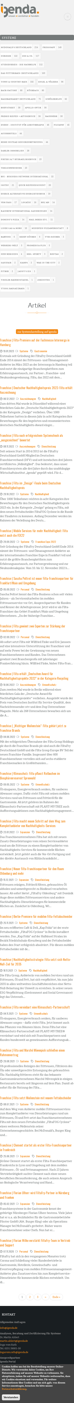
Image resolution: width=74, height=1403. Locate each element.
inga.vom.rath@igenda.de (14, 1352)
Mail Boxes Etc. (38, 219)
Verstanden (11, 1397)
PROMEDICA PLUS (36, 245)
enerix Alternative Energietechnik (23, 194)
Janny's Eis (24, 271)
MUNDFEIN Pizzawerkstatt (48, 228)
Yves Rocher (52, 237)
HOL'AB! (45, 202)
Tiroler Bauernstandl (15, 280)
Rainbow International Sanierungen (24, 211)
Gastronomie (40, 351)
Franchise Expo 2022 (45, 542)
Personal (25, 589)
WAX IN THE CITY (46, 262)
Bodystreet (8, 107)
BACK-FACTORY (9, 90)
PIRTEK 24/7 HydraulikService (18, 159)
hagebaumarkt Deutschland (18, 99)
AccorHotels (9, 133)
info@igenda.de (8, 1328)
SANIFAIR (6, 262)
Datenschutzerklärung (14, 1389)
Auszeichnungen (28, 399)
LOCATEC (26, 202)
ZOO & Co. (27, 56)
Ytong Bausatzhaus (13, 288)
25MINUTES (43, 280)
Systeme (24, 351)
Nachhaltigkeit (49, 399)
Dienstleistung (49, 446)
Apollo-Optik (33, 107)
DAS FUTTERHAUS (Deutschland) (20, 73)
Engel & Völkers (48, 82)
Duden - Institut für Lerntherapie (22, 125)
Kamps (24, 262)
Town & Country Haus (14, 82)
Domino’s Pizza (10, 219)
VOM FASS (6, 202)
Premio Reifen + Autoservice (18, 116)
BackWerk (51, 116)
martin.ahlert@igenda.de (14, 1341)
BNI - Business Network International (24, 176)
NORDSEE (6, 56)
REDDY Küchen (28, 237)
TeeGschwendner (11, 168)
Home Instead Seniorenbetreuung (22, 142)
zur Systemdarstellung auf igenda (37, 331)
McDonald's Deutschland (16, 47)
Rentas (54, 254)
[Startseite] (20, 10)
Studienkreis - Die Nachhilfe (18, 64)
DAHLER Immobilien (12, 150)
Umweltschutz (49, 685)
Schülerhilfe (54, 99)
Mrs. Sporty (34, 254)
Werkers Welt (9, 245)
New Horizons (9, 254)
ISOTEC (5, 185)
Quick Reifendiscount (32, 185)
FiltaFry (59, 125)
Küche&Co (33, 90)
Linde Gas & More (11, 228)
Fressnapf (49, 47)
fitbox (5, 271)
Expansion (25, 832)
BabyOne (6, 237)
